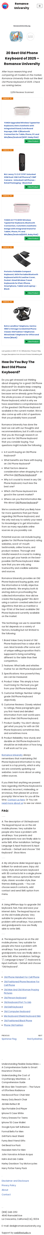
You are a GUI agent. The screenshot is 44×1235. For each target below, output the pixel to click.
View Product (33, 141)
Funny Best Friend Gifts (13, 1140)
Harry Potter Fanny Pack (14, 1168)
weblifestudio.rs (22, 1232)
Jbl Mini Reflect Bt (11, 1104)
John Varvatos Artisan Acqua (17, 1154)
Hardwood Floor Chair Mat (16, 1094)
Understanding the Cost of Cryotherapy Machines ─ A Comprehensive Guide (16, 1079)
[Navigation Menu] (39, 6)
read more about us (12, 803)
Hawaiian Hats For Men (14, 1149)
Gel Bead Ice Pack (11, 1145)
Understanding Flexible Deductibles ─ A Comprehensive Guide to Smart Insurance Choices (21, 1067)
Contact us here (16, 799)
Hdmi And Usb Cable (12, 1159)
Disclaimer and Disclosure (15, 1180)
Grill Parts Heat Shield (13, 1136)
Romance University (12, 755)
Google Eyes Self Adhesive (16, 1127)
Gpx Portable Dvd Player (14, 1108)
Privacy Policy (9, 1185)
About (5, 1189)
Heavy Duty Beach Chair (14, 1099)
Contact (6, 1194)
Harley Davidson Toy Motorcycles (19, 1163)
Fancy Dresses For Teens (15, 1117)
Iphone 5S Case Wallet (14, 1122)
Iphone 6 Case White (13, 1113)
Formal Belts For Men (12, 1131)
